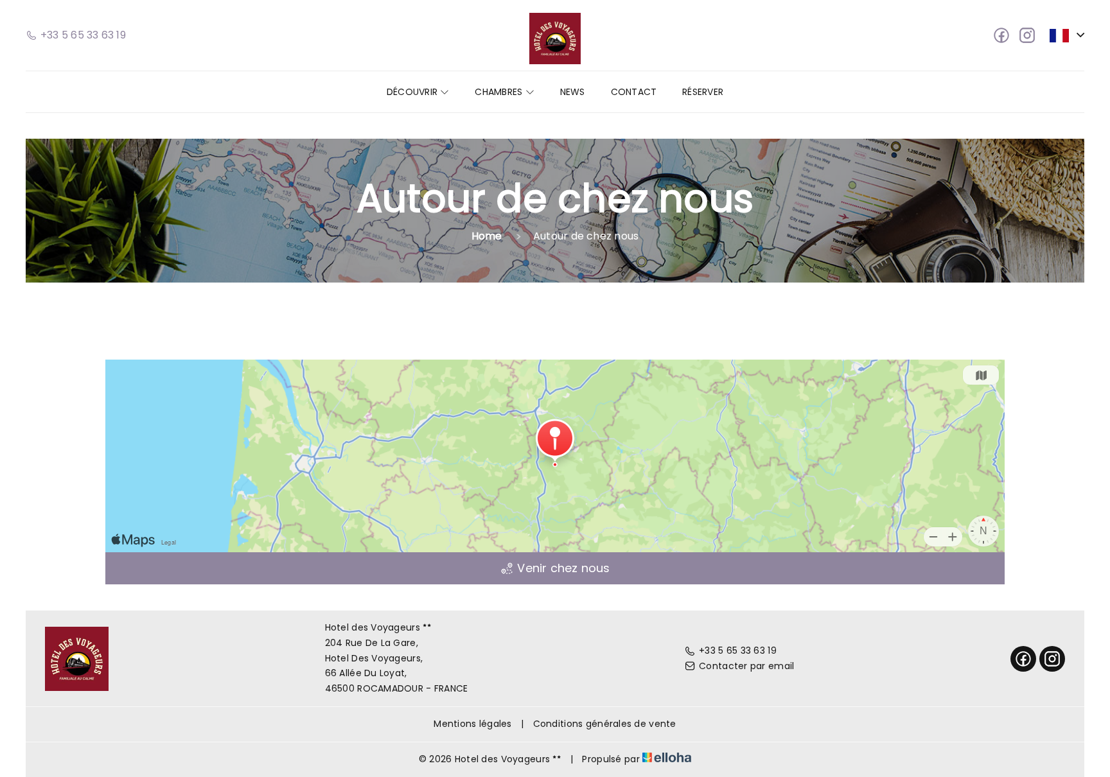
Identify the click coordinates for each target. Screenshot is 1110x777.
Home (486, 236)
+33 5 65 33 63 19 (738, 650)
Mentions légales (472, 723)
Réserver (702, 91)
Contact (634, 91)
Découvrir (413, 91)
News (572, 91)
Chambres (500, 91)
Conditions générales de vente (604, 723)
